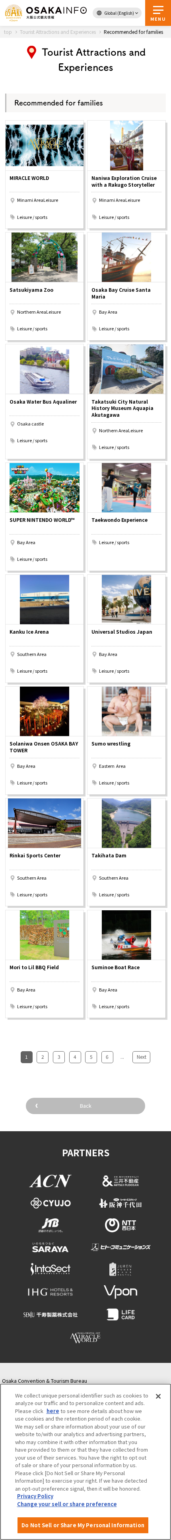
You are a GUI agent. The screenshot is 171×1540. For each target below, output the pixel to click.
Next (141, 1056)
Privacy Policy (35, 1496)
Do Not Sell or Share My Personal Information (82, 1525)
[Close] (158, 1396)
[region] (85, 1462)
